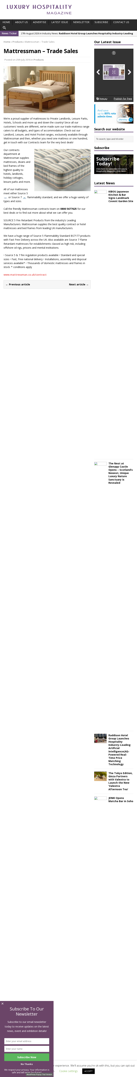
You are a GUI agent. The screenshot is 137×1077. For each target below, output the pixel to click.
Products (39, 59)
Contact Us (121, 22)
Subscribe (101, 22)
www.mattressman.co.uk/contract (25, 274)
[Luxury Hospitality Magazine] (39, 15)
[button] (4, 28)
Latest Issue (59, 22)
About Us (21, 22)
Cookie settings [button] (68, 1071)
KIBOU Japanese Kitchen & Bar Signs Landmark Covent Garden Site (120, 196)
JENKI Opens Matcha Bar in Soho (120, 799)
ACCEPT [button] (88, 1071)
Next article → (79, 284)
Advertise (39, 22)
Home (6, 22)
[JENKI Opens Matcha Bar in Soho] (100, 1060)
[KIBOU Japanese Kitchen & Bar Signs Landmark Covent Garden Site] (100, 454)
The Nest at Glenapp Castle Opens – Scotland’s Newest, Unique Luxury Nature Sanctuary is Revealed (120, 473)
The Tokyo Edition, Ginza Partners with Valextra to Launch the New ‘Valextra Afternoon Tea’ (120, 781)
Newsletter (81, 22)
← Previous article (18, 284)
